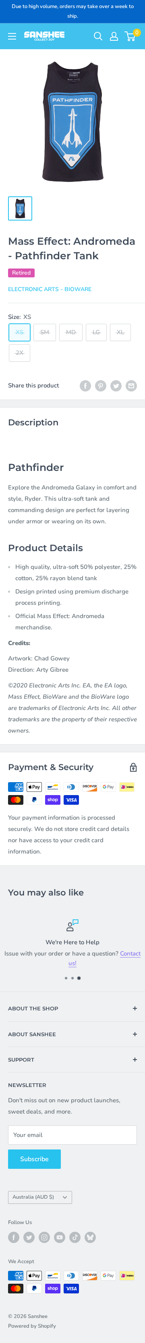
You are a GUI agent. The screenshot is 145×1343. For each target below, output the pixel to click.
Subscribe (34, 1159)
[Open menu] (12, 36)
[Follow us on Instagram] (44, 1237)
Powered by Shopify (32, 1326)
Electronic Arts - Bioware (49, 289)
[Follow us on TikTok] (75, 1237)
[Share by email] (131, 385)
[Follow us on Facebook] (13, 1237)
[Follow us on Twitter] (29, 1237)
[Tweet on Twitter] (116, 385)
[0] (130, 36)
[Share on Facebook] (85, 385)
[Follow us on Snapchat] (90, 1237)
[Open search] (98, 36)
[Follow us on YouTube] (59, 1237)
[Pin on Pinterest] (100, 385)
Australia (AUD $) (33, 1197)
